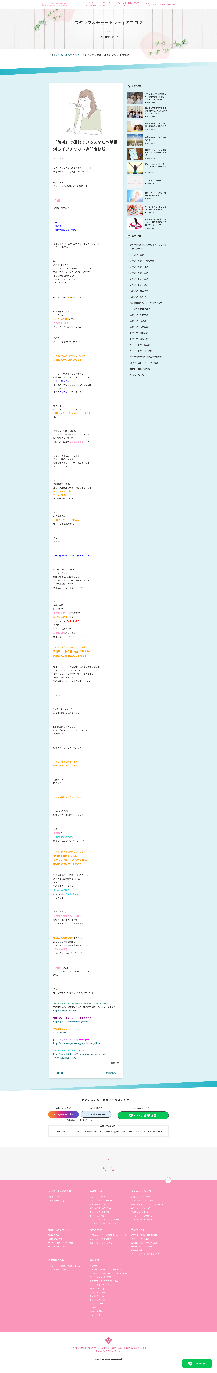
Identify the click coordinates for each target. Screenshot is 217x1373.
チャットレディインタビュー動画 (144, 1219)
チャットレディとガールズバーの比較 (105, 1219)
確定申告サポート (138, 1250)
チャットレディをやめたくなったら (145, 1254)
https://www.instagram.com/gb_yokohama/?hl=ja (76, 1043)
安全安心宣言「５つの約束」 (142, 1246)
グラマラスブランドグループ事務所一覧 (105, 1269)
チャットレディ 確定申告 (142, 260)
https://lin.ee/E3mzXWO (64, 1010)
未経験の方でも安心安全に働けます (146, 302)
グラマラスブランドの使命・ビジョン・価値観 (108, 1273)
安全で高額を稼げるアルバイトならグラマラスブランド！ (148, 246)
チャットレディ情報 (97, 1300)
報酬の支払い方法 (55, 1239)
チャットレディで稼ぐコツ (100, 1239)
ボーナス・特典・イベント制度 (60, 1242)
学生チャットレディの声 (141, 1208)
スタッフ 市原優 (138, 320)
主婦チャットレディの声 (141, 1212)
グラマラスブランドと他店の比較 (103, 1223)
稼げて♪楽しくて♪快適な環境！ (145, 363)
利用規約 (93, 1307)
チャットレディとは (97, 1196)
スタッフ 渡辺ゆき (139, 338)
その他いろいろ (137, 375)
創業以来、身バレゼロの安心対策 (144, 1235)
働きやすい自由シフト (57, 1246)
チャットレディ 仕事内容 (141, 350)
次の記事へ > (112, 1072)
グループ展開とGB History (100, 1284)
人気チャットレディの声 (141, 1196)
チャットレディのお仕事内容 (101, 1200)
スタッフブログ (54, 1196)
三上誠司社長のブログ (140, 308)
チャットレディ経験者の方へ (142, 1215)
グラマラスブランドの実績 (100, 1277)
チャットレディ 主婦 (139, 278)
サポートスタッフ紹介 (140, 1239)
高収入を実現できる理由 (141, 369)
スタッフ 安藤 (137, 254)
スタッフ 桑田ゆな (139, 290)
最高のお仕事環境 (97, 1215)
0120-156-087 (59, 1032)
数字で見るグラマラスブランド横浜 (104, 1281)
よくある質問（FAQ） (57, 1200)
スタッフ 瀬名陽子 (139, 296)
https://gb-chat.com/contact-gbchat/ (70, 1021)
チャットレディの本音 (140, 344)
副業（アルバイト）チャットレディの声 (147, 1204)
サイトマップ (95, 1315)
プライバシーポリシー (98, 1303)
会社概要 (93, 1266)
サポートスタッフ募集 (57, 1269)
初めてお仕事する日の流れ (100, 1208)
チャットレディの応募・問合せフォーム (64, 1266)
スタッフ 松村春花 (139, 332)
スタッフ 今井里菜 (139, 314)
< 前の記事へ (59, 1072)
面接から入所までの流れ (99, 1204)
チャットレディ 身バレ (140, 284)
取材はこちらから (97, 1296)
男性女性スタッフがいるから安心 (144, 1242)
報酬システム (53, 1235)
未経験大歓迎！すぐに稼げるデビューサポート (108, 1235)
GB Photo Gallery (97, 1288)
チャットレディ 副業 (139, 272)
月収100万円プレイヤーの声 (142, 1200)
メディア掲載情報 (97, 1311)
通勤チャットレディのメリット (102, 1242)
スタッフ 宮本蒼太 (139, 326)
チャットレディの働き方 (99, 1212)
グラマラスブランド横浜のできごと (146, 357)
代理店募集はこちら (98, 1292)
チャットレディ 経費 (139, 266)
